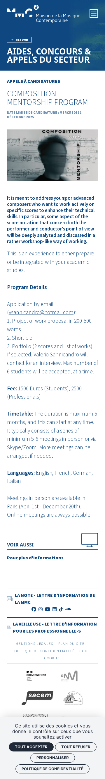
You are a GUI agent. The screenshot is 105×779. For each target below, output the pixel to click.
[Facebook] (34, 609)
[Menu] (94, 13)
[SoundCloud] (68, 609)
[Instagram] (40, 609)
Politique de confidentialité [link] (52, 768)
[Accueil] (43, 13)
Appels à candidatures (33, 81)
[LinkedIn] (54, 609)
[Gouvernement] (36, 675)
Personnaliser (52, 757)
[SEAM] (73, 697)
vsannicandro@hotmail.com (41, 312)
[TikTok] (61, 609)
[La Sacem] (37, 697)
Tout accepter (31, 746)
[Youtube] (47, 609)
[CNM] (68, 675)
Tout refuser (75, 746)
